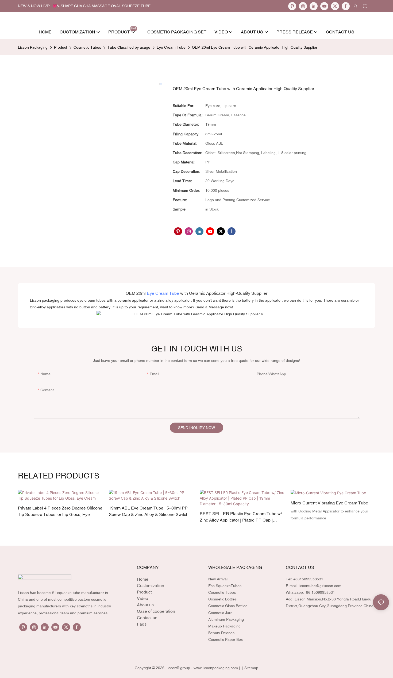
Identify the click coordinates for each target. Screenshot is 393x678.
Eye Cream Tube (171, 47)
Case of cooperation (156, 611)
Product (60, 47)
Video (142, 598)
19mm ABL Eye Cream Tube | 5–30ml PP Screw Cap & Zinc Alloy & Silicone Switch (148, 511)
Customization (150, 585)
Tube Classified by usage (128, 47)
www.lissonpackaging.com (216, 668)
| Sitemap (249, 668)
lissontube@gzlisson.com (320, 586)
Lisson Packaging (33, 47)
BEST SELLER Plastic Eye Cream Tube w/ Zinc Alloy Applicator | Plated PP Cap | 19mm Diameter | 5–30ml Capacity (241, 517)
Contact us (147, 617)
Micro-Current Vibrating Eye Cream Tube (329, 502)
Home (142, 579)
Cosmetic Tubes (87, 47)
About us (145, 604)
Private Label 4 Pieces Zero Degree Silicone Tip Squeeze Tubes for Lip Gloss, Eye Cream (60, 511)
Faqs (142, 624)
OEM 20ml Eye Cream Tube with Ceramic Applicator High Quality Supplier (254, 47)
